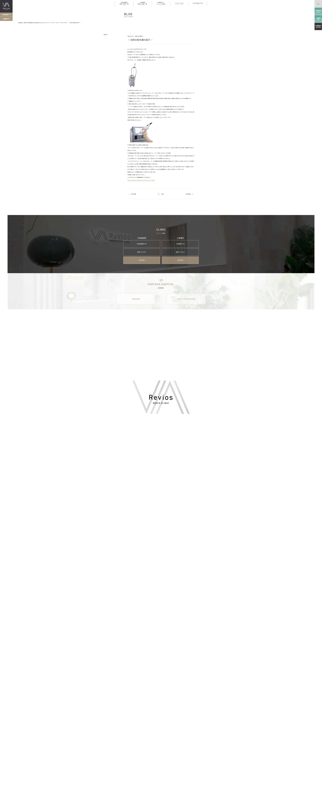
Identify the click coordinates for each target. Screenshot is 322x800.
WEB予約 (142, 260)
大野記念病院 (136, 299)
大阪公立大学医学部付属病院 (186, 299)
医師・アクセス (141, 252)
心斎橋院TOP (6, 19)
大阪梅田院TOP (6, 14)
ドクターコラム (179, 3)
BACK (105, 34)
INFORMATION (198, 3)
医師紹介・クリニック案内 (161, 4)
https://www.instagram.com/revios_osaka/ (141, 180)
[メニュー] (318, 4)
